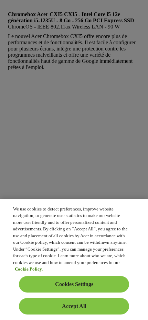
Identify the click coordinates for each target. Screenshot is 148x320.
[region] (74, 259)
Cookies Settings (74, 284)
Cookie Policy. (29, 269)
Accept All (74, 306)
